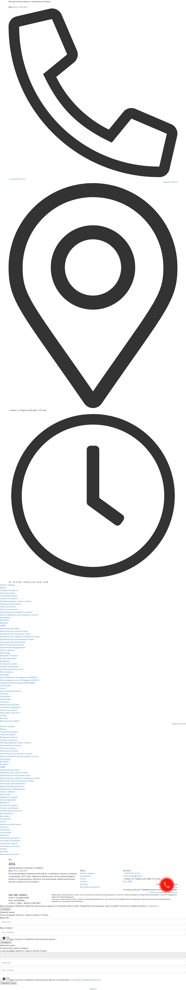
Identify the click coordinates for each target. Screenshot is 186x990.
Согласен (5, 909)
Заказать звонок (170, 181)
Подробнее (153, 905)
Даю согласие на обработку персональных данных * (29, 939)
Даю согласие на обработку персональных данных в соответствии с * (52, 979)
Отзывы (83, 881)
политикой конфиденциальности (85, 979)
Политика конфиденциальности (163, 892)
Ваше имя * (5, 917)
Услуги (83, 878)
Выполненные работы (90, 886)
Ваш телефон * (6, 927)
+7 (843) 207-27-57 (17, 179)
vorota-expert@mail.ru (132, 875)
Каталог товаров (87, 873)
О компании (85, 875)
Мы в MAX (127, 881)
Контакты (84, 884)
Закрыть (93, 988)
